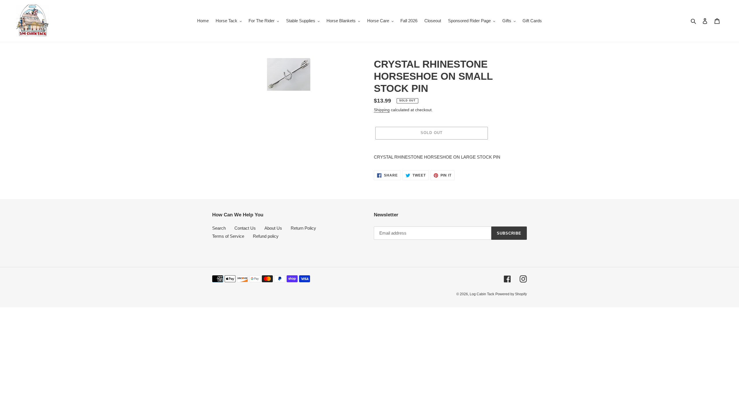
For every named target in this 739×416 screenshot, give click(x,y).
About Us (273, 228)
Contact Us (245, 228)
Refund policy (266, 236)
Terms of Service (228, 236)
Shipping (382, 109)
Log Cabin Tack (482, 294)
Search (219, 228)
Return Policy (303, 228)
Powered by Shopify (511, 294)
